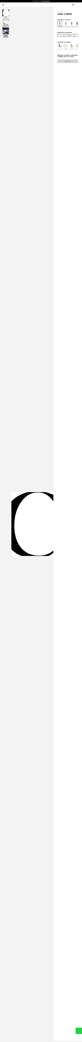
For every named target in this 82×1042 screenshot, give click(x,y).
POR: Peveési (60, 12)
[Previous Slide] (3, 1)
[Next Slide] (79, 1)
